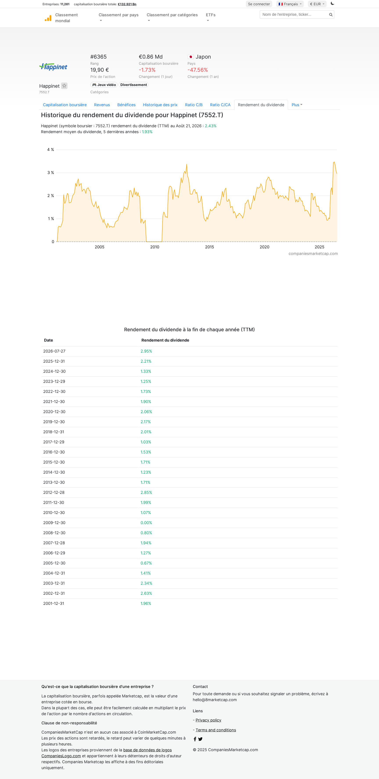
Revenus (102, 104)
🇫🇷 (288, 4)
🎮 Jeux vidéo (104, 84)
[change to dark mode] (332, 4)
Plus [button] (295, 104)
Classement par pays (119, 15)
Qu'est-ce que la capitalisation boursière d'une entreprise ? (97, 686)
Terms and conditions (216, 730)
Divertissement (133, 84)
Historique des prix (160, 104)
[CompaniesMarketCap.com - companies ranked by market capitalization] (48, 17)
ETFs (211, 15)
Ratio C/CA (220, 104)
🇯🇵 (199, 57)
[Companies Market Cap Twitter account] (200, 740)
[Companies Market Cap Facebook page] (195, 740)
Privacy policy (208, 720)
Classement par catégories (172, 15)
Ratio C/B (194, 104)
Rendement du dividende (261, 104)
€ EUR (316, 4)
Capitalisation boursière (65, 104)
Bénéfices (126, 104)
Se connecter (259, 4)
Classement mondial (66, 18)
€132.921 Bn (127, 4)
